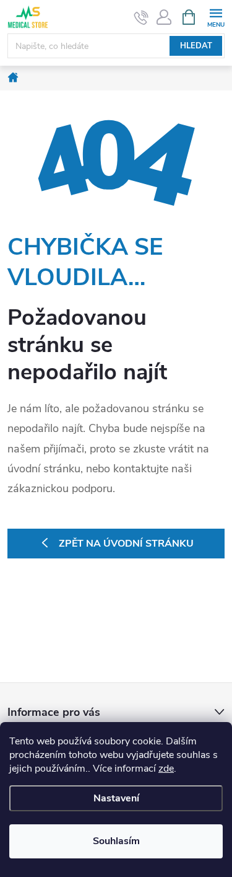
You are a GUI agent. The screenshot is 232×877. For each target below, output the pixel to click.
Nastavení (116, 798)
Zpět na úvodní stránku (126, 543)
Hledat (196, 45)
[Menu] (215, 16)
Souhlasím (116, 841)
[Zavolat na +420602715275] (141, 17)
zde (166, 768)
